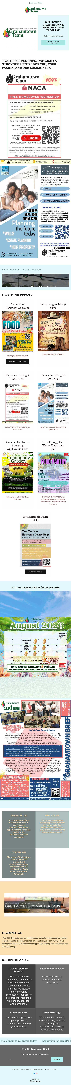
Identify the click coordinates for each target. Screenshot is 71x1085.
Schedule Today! (35, 572)
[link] (35, 9)
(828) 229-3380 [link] (35, 3)
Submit (57, 1059)
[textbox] (28, 1059)
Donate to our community (53, 42)
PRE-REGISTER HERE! (18, 361)
